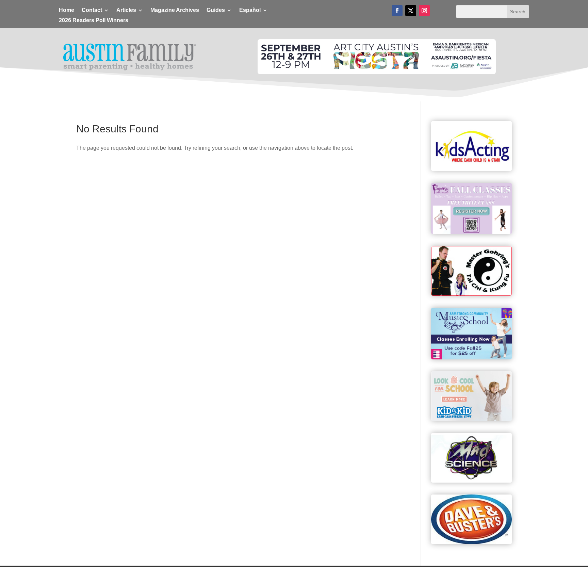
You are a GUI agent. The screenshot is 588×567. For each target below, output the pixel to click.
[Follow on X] (410, 10)
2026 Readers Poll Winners (93, 20)
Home (66, 10)
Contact (92, 10)
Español (250, 10)
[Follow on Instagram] (424, 10)
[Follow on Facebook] (397, 10)
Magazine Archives (174, 10)
